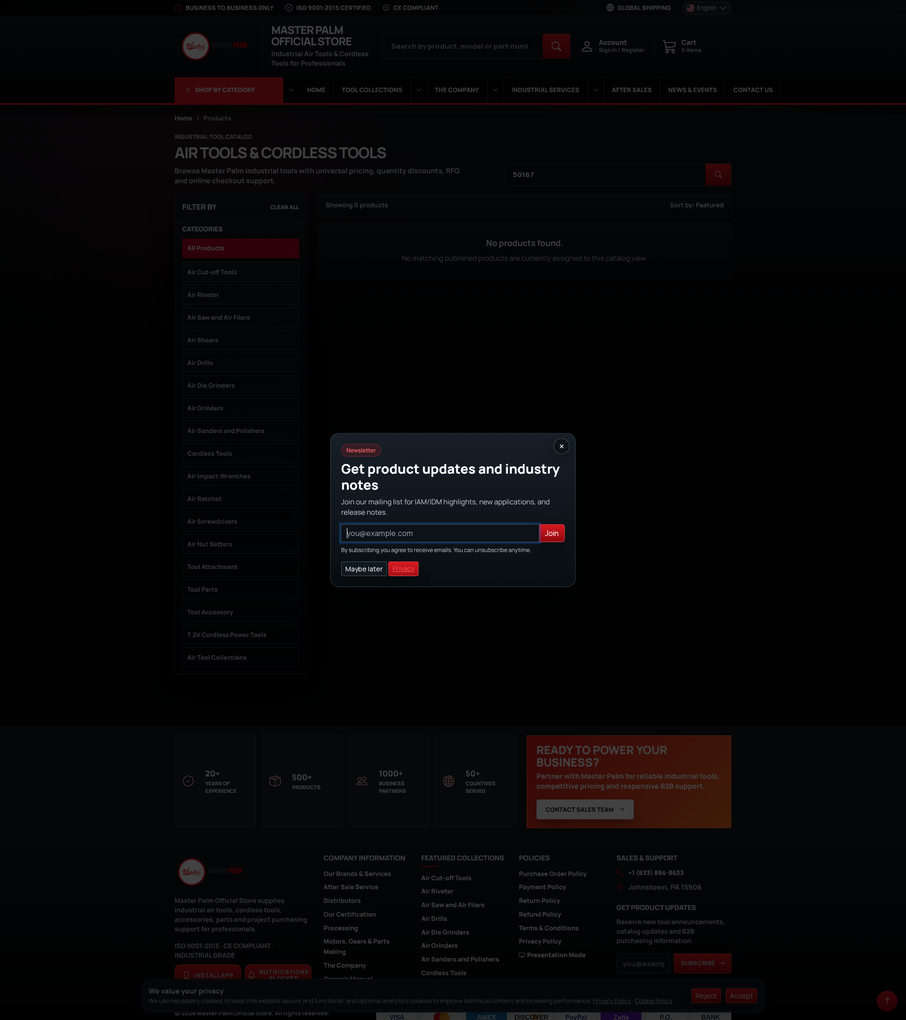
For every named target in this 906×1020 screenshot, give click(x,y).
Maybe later (364, 568)
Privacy (403, 568)
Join (552, 533)
